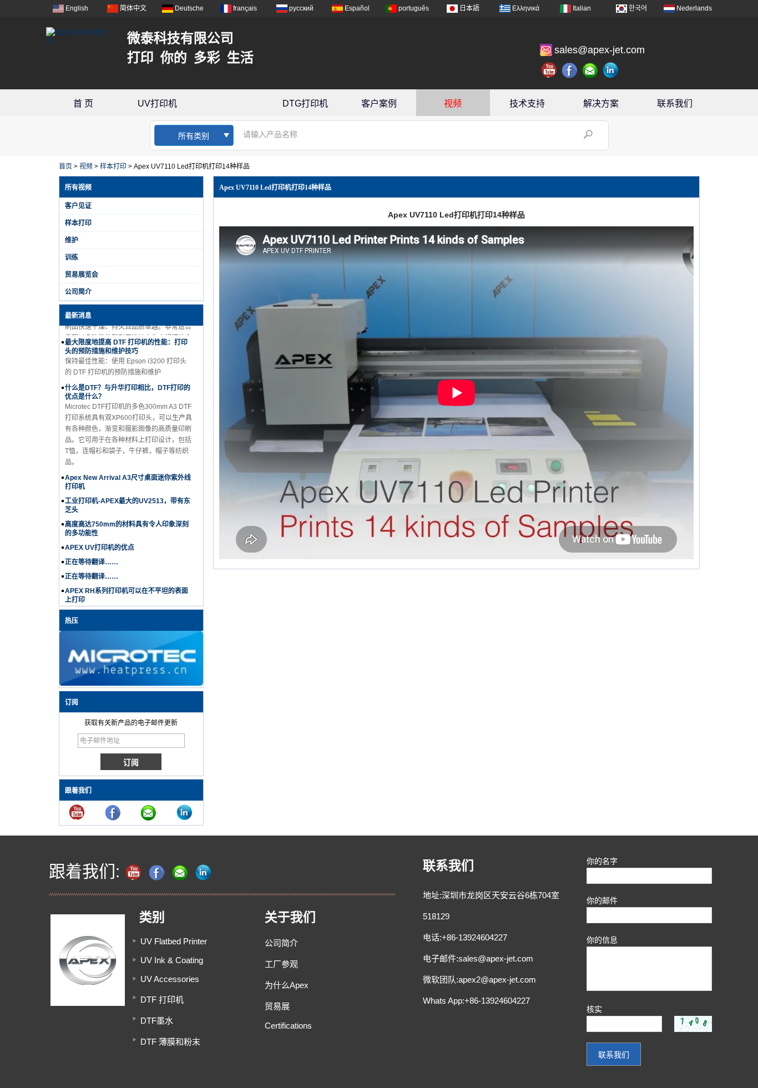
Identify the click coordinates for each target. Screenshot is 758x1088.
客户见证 (78, 206)
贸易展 (277, 1006)
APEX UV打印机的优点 (99, 540)
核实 (594, 1009)
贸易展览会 (81, 275)
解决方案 (601, 103)
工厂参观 (281, 964)
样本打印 (113, 166)
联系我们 (675, 103)
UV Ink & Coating (171, 960)
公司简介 (78, 292)
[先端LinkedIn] (611, 70)
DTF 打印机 (162, 999)
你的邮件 (602, 900)
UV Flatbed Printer (173, 941)
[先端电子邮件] (590, 70)
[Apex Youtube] (549, 70)
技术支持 (527, 103)
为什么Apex (287, 985)
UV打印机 (157, 103)
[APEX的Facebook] (570, 70)
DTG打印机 (305, 103)
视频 (453, 103)
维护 (71, 240)
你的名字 (602, 861)
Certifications (288, 1025)
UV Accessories (169, 979)
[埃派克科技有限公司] (79, 36)
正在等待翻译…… (91, 554)
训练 (71, 257)
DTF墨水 (156, 1020)
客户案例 (379, 103)
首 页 (83, 103)
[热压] (131, 683)
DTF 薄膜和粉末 (170, 1041)
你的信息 (602, 939)
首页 (65, 166)
